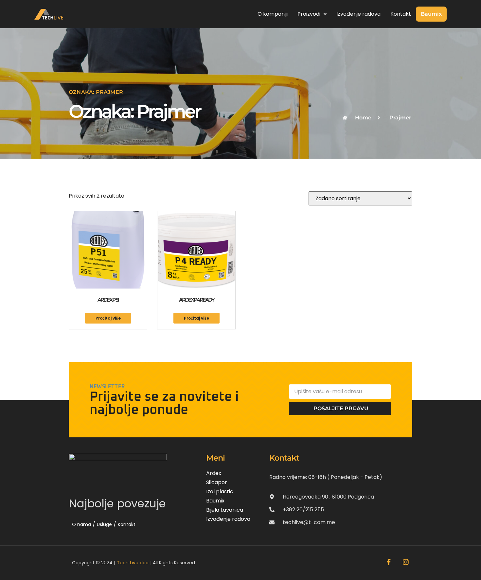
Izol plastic (219, 491)
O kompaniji (273, 14)
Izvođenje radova (358, 14)
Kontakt (400, 14)
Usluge (104, 524)
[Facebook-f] (388, 562)
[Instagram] (405, 562)
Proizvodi (308, 14)
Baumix (431, 14)
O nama (81, 524)
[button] (312, 14)
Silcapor (216, 482)
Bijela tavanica (224, 510)
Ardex (213, 473)
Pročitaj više (108, 318)
